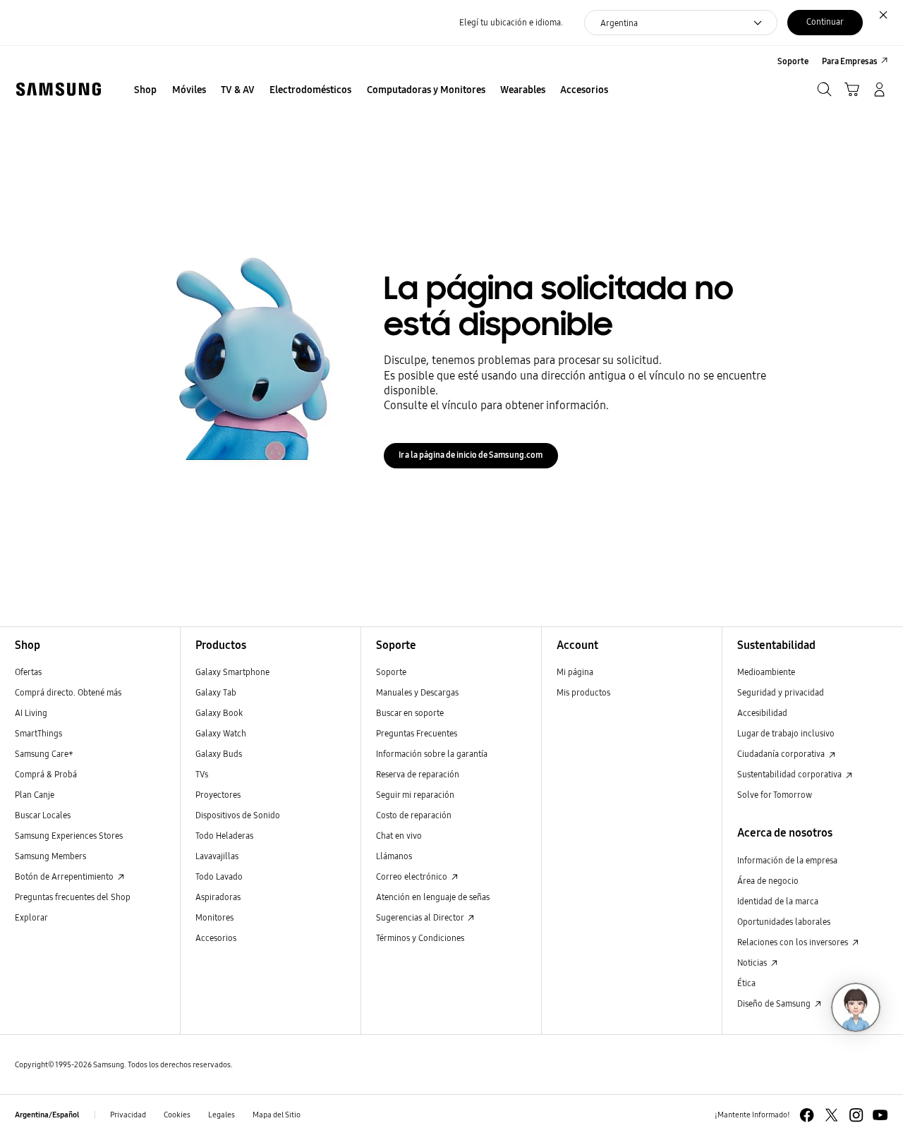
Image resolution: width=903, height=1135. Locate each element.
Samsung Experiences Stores (69, 835)
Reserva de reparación (417, 774)
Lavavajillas (216, 856)
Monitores (214, 917)
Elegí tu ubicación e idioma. (511, 22)
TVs (201, 774)
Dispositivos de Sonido (237, 815)
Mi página (575, 672)
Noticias (753, 962)
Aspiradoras (218, 897)
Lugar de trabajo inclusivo (786, 733)
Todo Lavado (219, 876)
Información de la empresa (787, 860)
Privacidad (128, 1114)
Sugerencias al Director (421, 917)
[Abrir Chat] (855, 1007)
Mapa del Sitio (277, 1114)
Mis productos (583, 692)
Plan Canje (34, 794)
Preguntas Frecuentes (416, 733)
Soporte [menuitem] (792, 61)
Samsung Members (50, 856)
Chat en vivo (399, 835)
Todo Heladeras (224, 835)
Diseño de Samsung (775, 1003)
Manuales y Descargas (417, 692)
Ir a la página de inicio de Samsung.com (471, 454)
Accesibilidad (762, 713)
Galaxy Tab (215, 692)
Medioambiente (766, 672)
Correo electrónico (412, 876)
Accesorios (215, 938)
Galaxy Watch (220, 733)
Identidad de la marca (777, 901)
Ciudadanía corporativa (782, 753)
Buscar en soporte (410, 713)
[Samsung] (58, 89)
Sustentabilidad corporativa (790, 774)
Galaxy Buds (218, 753)
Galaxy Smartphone (232, 672)
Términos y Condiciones (420, 938)
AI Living (31, 713)
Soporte (391, 672)
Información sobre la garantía (431, 753)
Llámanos (394, 856)
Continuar (825, 21)
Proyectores (218, 794)
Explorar (31, 917)
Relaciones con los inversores (793, 942)
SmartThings (38, 733)
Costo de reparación (414, 815)
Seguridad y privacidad (780, 692)
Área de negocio (768, 880)
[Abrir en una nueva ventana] (806, 1114)
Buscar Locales (43, 815)
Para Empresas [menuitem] (850, 61)
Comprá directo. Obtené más (68, 692)
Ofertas (28, 672)
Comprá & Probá (46, 774)
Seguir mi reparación (415, 794)
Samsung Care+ (44, 753)
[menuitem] (145, 90)
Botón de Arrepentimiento (65, 876)
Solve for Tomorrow (774, 794)
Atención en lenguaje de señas (433, 897)
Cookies (177, 1114)
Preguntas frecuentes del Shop (73, 897)
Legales (221, 1114)
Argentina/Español (47, 1114)
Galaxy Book (219, 713)
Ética (746, 983)
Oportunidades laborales (783, 921)
